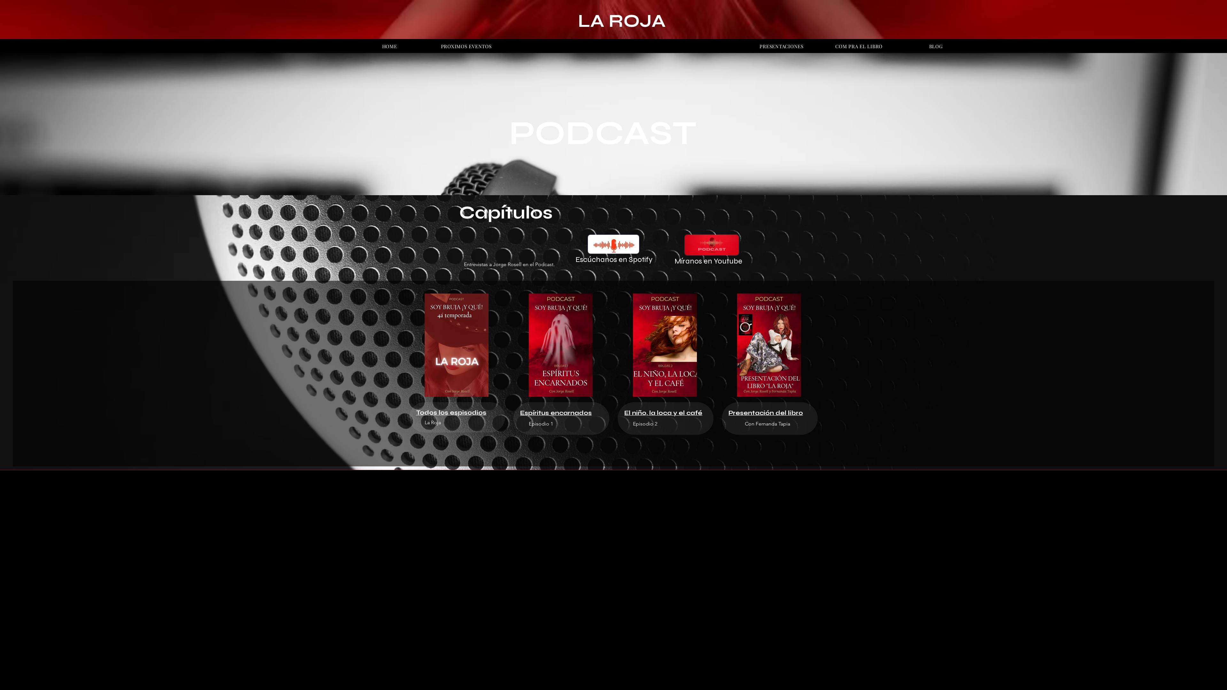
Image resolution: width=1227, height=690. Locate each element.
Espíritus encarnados (556, 413)
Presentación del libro (766, 413)
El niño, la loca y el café (663, 413)
